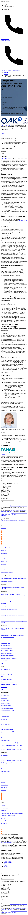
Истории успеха (5, 695)
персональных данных (6, 842)
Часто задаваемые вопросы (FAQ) (9, 742)
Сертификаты (4, 808)
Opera (5, 865)
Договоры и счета (5, 645)
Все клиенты (4, 698)
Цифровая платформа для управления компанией (13, 578)
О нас (2, 779)
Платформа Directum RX (5, 547)
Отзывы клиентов (5, 700)
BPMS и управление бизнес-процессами (11, 762)
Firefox (5, 863)
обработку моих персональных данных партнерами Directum (14, 513)
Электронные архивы (6, 648)
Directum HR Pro (22, 220)
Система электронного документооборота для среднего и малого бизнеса (12, 636)
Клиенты (6, 74)
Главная (6, 72)
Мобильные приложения (7, 650)
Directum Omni (3, 550)
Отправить (3, 515)
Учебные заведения (6, 705)
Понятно (3, 869)
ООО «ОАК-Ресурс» (6, 125)
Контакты (3, 528)
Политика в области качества (8, 815)
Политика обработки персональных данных (12, 813)
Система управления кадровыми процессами (12, 615)
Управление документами (7, 655)
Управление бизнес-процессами (9, 658)
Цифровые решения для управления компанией (13, 520)
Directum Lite (3, 569)
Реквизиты (3, 810)
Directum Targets (4, 553)
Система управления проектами (9, 609)
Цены (2, 663)
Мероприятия (4, 737)
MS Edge (6, 866)
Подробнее (3, 133)
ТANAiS (3, 454)
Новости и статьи (5, 740)
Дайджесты (3, 774)
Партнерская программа (7, 708)
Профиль (3, 805)
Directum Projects (4, 558)
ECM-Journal (4, 787)
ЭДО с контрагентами (6, 653)
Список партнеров (5, 703)
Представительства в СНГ (7, 710)
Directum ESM (3, 564)
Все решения (4, 660)
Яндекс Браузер (7, 862)
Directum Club (4, 785)
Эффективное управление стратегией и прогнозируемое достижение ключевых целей (13, 595)
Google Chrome (7, 861)
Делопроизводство (5, 643)
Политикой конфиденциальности (18, 506)
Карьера (3, 782)
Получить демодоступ (6, 40)
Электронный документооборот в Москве (11, 749)
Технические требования (7, 572)
